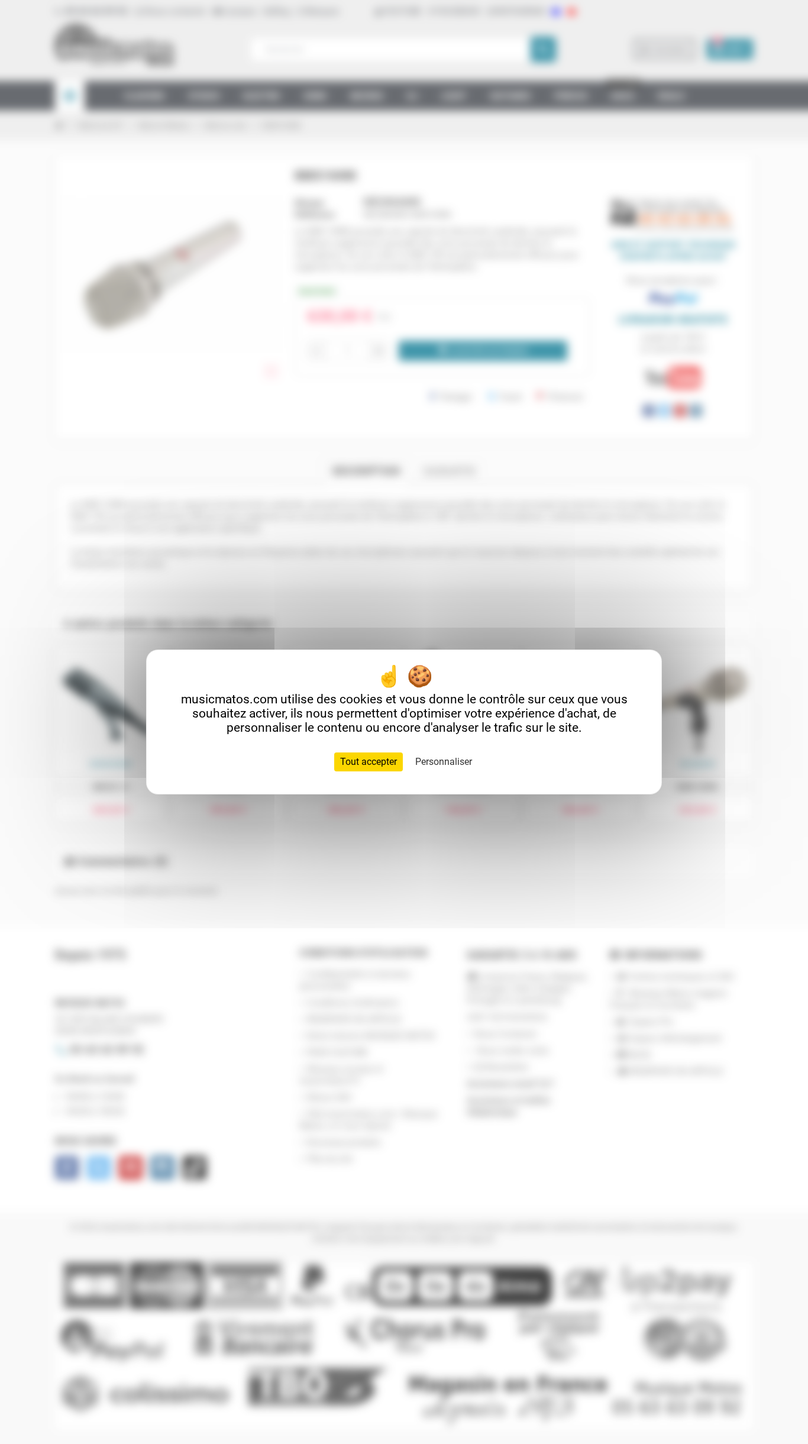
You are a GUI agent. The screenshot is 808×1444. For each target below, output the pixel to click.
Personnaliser (443, 761)
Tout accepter (368, 761)
